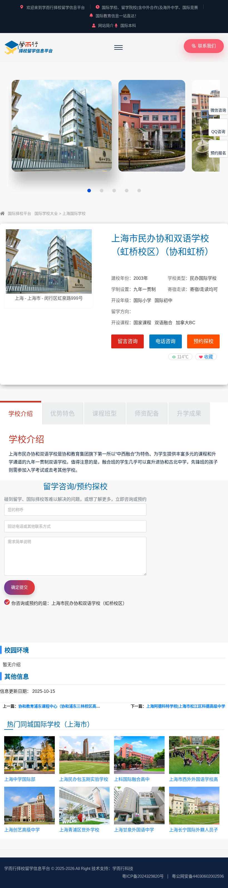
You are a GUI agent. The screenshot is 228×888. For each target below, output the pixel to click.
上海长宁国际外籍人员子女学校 (193, 830)
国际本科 (128, 25)
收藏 (208, 356)
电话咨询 (165, 341)
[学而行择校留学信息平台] (28, 47)
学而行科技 (122, 868)
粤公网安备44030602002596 (198, 876)
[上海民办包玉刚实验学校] (84, 755)
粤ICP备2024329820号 (143, 876)
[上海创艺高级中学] (29, 805)
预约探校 (204, 341)
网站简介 (106, 25)
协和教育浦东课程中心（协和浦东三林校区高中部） (63, 706)
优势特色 (62, 413)
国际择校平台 (19, 213)
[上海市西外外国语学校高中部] (194, 755)
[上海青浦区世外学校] (84, 805)
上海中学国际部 (19, 779)
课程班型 (104, 413)
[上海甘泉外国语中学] (139, 805)
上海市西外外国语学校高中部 (193, 779)
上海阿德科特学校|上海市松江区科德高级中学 (185, 706)
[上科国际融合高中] (139, 755)
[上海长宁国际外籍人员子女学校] (194, 805)
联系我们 (207, 46)
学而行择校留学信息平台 (27, 868)
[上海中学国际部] (29, 755)
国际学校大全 (46, 213)
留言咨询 (128, 341)
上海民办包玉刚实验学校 (83, 779)
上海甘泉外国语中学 (134, 829)
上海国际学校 (74, 213)
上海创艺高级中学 (22, 829)
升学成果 (189, 413)
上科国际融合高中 (132, 779)
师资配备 (147, 413)
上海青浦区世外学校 (79, 829)
